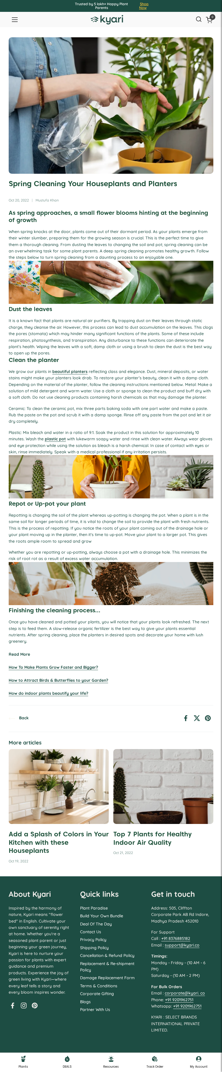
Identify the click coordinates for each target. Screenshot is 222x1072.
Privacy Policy (93, 939)
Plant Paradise (94, 908)
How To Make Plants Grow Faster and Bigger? (53, 667)
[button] (210, 19)
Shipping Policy (94, 947)
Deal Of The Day (96, 924)
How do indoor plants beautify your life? (48, 693)
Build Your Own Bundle (101, 915)
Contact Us (90, 931)
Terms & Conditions (98, 985)
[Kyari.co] (107, 20)
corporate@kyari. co (185, 993)
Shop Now (144, 6)
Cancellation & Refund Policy (107, 955)
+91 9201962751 (179, 999)
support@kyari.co (182, 945)
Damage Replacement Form (107, 977)
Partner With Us (95, 1009)
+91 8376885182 (175, 938)
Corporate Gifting (97, 993)
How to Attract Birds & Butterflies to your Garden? (58, 680)
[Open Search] (198, 19)
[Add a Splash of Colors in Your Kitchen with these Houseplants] (59, 786)
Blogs (85, 1001)
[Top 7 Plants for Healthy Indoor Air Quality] (163, 786)
